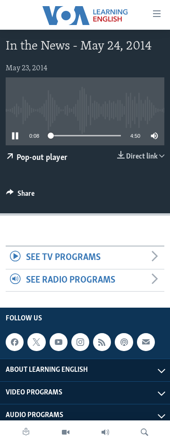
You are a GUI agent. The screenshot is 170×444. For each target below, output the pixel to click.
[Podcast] (124, 342)
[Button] (20, 196)
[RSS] (102, 342)
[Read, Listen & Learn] (26, 432)
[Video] (65, 432)
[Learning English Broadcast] (105, 432)
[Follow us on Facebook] (15, 342)
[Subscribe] (146, 342)
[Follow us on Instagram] (80, 342)
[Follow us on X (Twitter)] (36, 342)
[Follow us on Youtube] (59, 342)
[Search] (144, 432)
